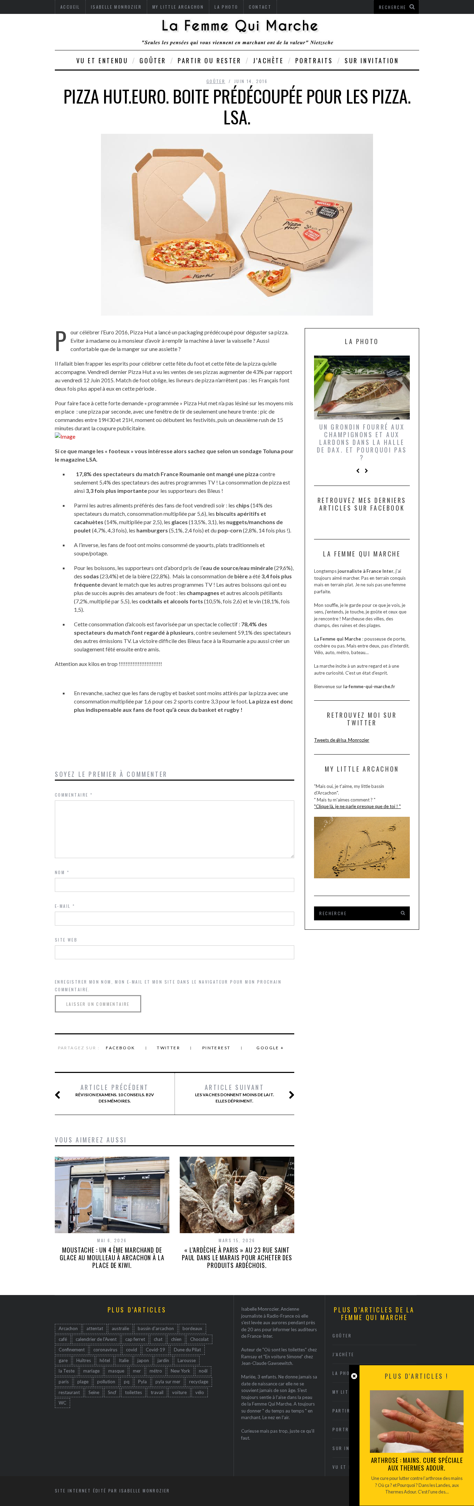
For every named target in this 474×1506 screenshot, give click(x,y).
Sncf (112, 1392)
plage (82, 1381)
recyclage (198, 1381)
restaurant (69, 1392)
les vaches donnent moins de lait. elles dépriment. (234, 1093)
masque (116, 1371)
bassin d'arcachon (156, 1328)
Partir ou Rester (210, 60)
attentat (94, 1328)
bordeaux (192, 1328)
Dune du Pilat (187, 1349)
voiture (179, 1392)
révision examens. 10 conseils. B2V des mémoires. (114, 1093)
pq (126, 1381)
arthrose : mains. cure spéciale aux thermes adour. (417, 1464)
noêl (203, 1371)
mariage (91, 1371)
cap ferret (135, 1339)
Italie (124, 1360)
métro (156, 1371)
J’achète (268, 60)
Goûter (152, 60)
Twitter (168, 1047)
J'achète (343, 1354)
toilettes (133, 1392)
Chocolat (199, 1339)
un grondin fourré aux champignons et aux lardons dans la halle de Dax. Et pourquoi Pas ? (362, 442)
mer (137, 1371)
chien (176, 1339)
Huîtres (83, 1360)
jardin (163, 1360)
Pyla (142, 1381)
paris (64, 1381)
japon (143, 1360)
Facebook (120, 1047)
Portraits (314, 60)
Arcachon (68, 1328)
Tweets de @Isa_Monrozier (341, 740)
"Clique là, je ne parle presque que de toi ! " (357, 806)
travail (157, 1392)
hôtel (105, 1360)
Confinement (72, 1349)
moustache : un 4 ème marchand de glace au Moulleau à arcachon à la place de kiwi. (112, 1257)
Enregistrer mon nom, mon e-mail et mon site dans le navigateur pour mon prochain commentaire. (168, 985)
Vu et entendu (102, 60)
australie (120, 1328)
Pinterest (216, 1047)
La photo (344, 1373)
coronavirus (105, 1349)
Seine (93, 1392)
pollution (106, 1381)
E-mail (65, 906)
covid (131, 1349)
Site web (66, 940)
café (63, 1339)
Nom (62, 872)
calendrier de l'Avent (96, 1339)
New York (180, 1371)
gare (63, 1360)
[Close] (354, 1376)
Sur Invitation (372, 60)
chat (158, 1339)
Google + (270, 1047)
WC (62, 1403)
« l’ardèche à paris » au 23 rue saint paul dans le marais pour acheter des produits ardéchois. (237, 1257)
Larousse (187, 1360)
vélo (199, 1392)
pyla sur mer (167, 1381)
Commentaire (74, 795)
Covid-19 (155, 1349)
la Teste (67, 1371)
